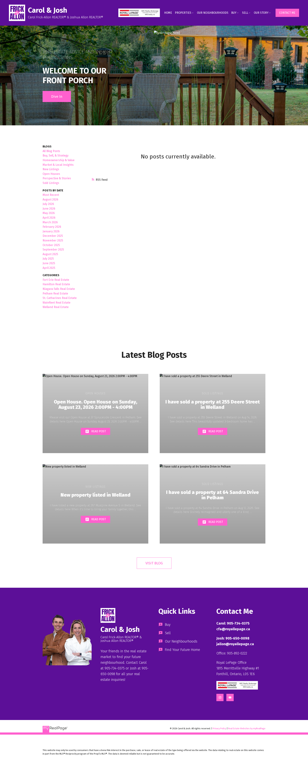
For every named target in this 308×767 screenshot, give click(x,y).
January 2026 (51, 231)
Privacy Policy (219, 728)
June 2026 (49, 208)
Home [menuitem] (168, 12)
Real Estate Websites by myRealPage (246, 728)
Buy (233, 12)
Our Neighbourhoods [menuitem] (212, 12)
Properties (183, 12)
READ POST (98, 431)
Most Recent (51, 195)
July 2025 (48, 258)
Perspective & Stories (57, 178)
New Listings (51, 169)
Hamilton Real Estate (56, 284)
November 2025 (53, 240)
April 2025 (49, 268)
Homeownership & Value (59, 160)
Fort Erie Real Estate (56, 279)
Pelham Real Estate (55, 293)
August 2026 (50, 199)
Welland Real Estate (56, 307)
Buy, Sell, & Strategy (55, 155)
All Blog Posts (51, 151)
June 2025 (49, 263)
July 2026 (48, 204)
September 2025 (53, 249)
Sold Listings (51, 183)
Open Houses (51, 174)
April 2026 (49, 217)
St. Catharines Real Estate (60, 298)
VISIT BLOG (154, 563)
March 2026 (50, 222)
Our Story (261, 12)
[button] (139, 13)
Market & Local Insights (58, 164)
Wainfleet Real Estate (56, 302)
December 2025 (53, 236)
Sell (245, 12)
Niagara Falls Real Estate (59, 289)
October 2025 (51, 245)
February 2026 (52, 226)
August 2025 (50, 254)
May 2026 (49, 213)
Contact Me (287, 12)
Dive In (56, 96)
